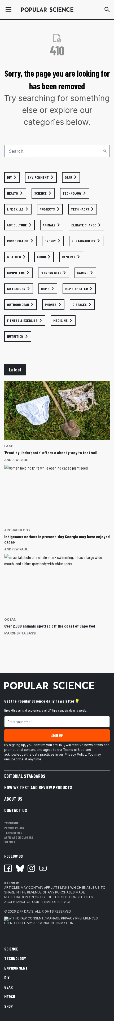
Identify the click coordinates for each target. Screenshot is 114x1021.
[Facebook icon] (8, 868)
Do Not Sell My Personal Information (38, 923)
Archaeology (17, 530)
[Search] (105, 151)
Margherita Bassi (20, 633)
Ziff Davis (25, 911)
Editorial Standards (24, 776)
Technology (15, 958)
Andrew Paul (16, 460)
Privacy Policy (75, 754)
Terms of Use (74, 750)
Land (9, 446)
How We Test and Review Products (38, 787)
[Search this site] (107, 9)
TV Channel (12, 823)
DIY (7, 977)
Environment (16, 967)
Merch (9, 996)
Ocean (10, 619)
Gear (8, 986)
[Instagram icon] (31, 868)
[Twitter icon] (19, 868)
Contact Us (15, 810)
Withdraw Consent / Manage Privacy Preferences (53, 918)
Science (11, 948)
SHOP (8, 1006)
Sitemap (9, 842)
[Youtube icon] (43, 868)
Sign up (57, 735)
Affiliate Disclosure (18, 837)
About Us (13, 799)
